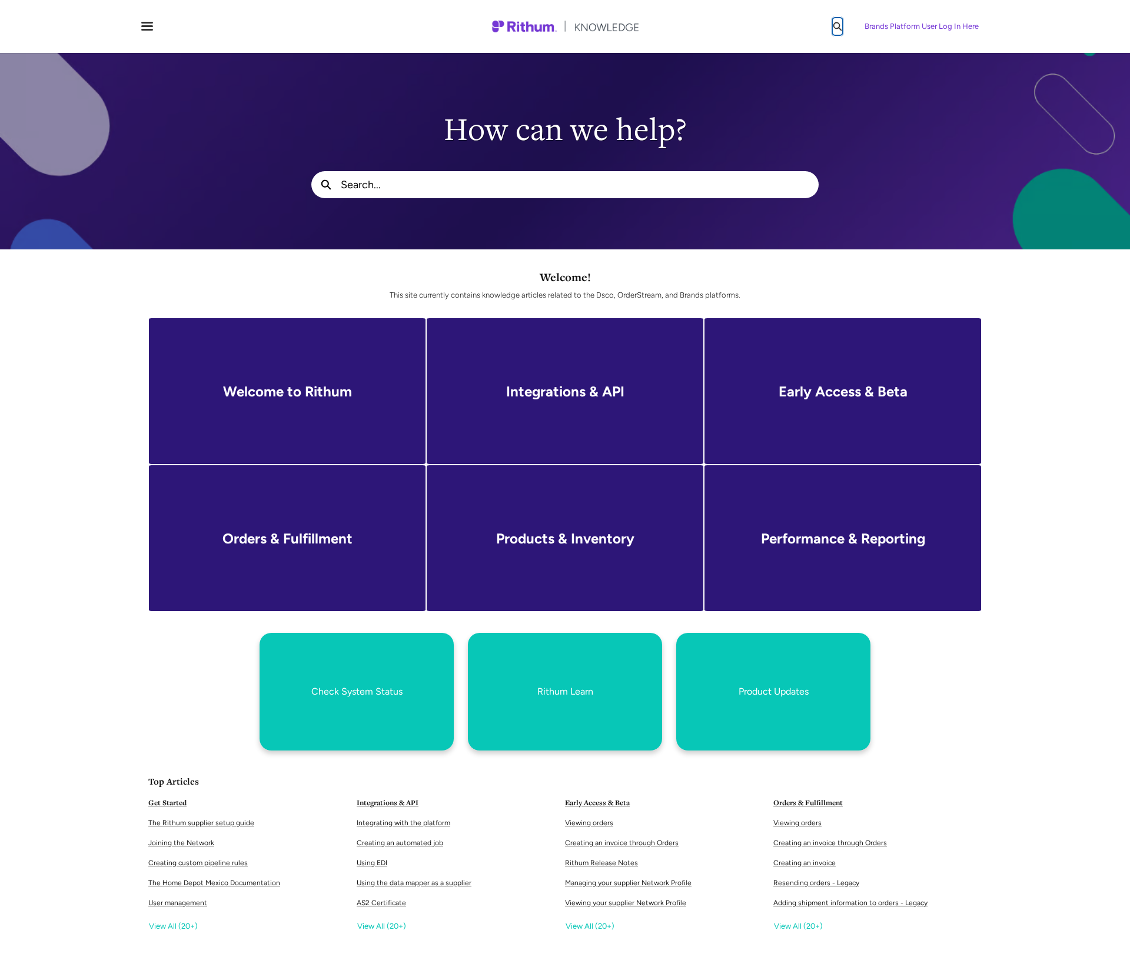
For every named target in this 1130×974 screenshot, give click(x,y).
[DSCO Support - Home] (565, 26)
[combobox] (580, 184)
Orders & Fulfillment (808, 803)
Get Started (167, 803)
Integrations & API (387, 803)
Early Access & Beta (597, 803)
